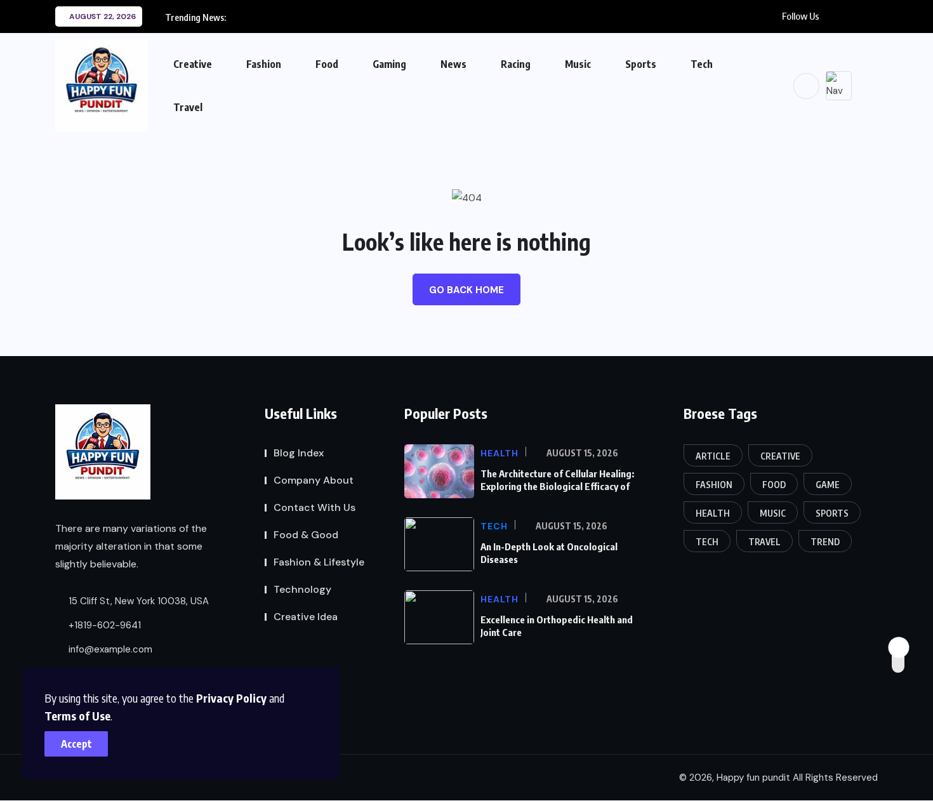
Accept (76, 744)
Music (578, 64)
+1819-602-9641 (103, 625)
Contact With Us (314, 507)
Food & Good (306, 534)
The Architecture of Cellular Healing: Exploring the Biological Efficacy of (557, 480)
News (453, 64)
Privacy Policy (231, 698)
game (828, 484)
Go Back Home (466, 290)
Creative (192, 64)
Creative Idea (306, 616)
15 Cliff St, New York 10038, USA (137, 601)
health (713, 513)
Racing (516, 64)
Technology (302, 589)
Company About (314, 480)
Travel (187, 107)
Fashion (263, 64)
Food (326, 64)
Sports (640, 64)
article (713, 456)
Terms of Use (77, 715)
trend (825, 541)
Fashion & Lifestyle (319, 562)
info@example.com (109, 650)
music (773, 513)
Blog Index (299, 453)
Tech (702, 64)
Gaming (389, 64)
